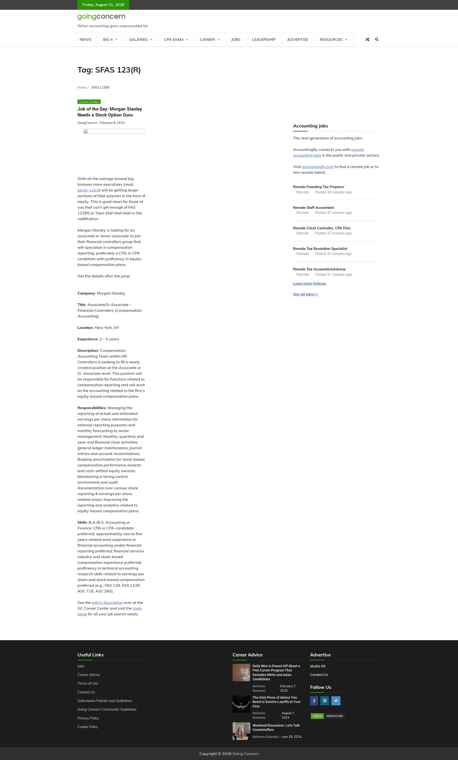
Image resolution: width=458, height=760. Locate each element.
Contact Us (86, 692)
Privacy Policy (88, 718)
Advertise (297, 39)
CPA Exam (173, 39)
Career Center (89, 102)
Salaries (138, 39)
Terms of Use (88, 683)
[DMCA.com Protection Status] (328, 718)
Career (207, 39)
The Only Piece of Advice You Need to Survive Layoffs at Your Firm (277, 702)
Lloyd (94, 190)
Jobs (235, 39)
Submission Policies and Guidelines (105, 701)
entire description (107, 602)
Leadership (264, 39)
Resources (331, 39)
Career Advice (89, 675)
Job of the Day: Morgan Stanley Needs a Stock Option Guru (110, 112)
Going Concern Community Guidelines (107, 709)
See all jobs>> (305, 294)
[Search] (376, 39)
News (85, 39)
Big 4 (108, 39)
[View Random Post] (367, 39)
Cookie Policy (88, 727)
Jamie (83, 190)
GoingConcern (87, 123)
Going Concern (246, 753)
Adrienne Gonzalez (266, 737)
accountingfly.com (318, 166)
